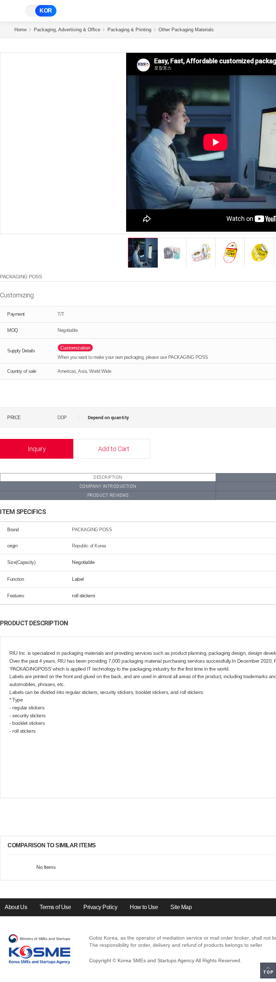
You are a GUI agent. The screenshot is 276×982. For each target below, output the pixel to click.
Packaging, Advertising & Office (67, 29)
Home (20, 29)
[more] (101, 845)
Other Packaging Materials (186, 29)
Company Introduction (108, 486)
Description (108, 477)
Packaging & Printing (129, 29)
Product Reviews (108, 495)
